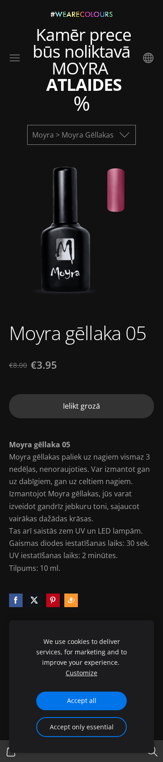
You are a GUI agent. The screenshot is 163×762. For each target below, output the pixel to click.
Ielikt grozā (81, 406)
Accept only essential (82, 726)
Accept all (81, 700)
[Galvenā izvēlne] (14, 57)
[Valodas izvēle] (148, 57)
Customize (81, 672)
